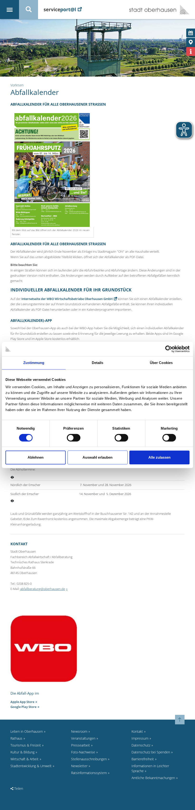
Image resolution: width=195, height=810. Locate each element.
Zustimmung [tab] (33, 363)
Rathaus (16, 738)
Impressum (140, 738)
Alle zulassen (159, 457)
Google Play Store (23, 707)
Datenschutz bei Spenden (151, 752)
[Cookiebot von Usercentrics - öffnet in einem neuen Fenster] (169, 349)
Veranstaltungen (83, 738)
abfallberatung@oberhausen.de (42, 589)
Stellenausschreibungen (89, 759)
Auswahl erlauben (97, 457)
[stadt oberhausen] (182, 9)
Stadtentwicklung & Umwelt (31, 766)
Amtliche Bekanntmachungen (153, 778)
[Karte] (190, 42)
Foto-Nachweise (83, 752)
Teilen (18, 788)
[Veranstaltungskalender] (190, 33)
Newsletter (79, 766)
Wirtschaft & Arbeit (24, 759)
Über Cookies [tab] (161, 363)
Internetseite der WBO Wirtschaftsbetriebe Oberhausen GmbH (67, 299)
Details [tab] (97, 363)
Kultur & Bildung (22, 752)
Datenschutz (141, 745)
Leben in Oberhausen (26, 731)
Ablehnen (36, 457)
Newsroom (79, 731)
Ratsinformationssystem (89, 773)
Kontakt (137, 731)
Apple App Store (22, 702)
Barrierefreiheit (143, 759)
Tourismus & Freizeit (25, 745)
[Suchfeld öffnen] (28, 9)
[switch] (73, 438)
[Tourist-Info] (190, 51)
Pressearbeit (80, 745)
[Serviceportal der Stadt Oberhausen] (63, 9)
